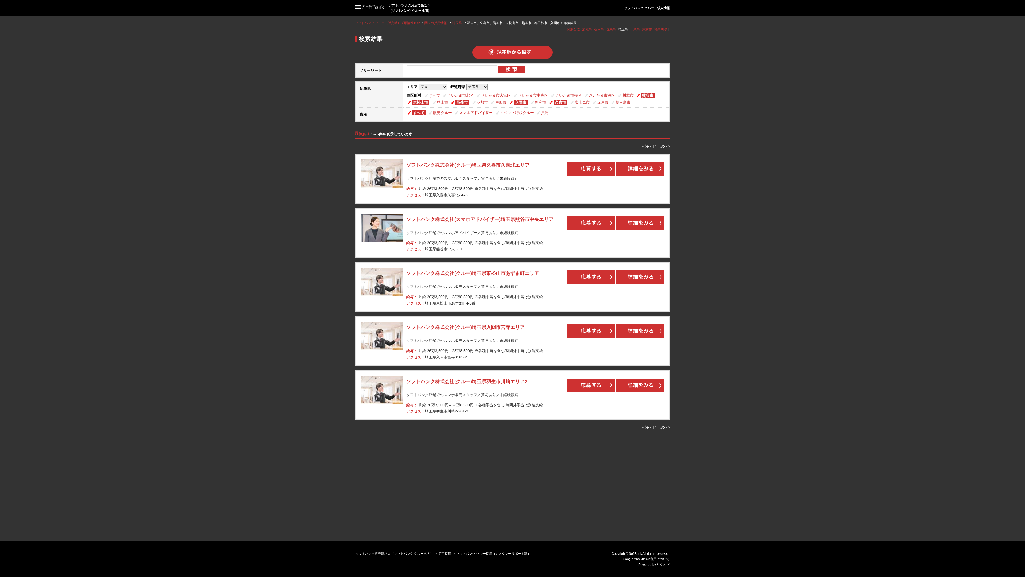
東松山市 (420, 102)
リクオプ (663, 565)
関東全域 (573, 29)
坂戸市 (602, 102)
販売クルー (442, 113)
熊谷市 (647, 95)
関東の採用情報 (436, 23)
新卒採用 (444, 554)
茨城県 (587, 29)
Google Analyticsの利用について (646, 559)
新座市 (540, 102)
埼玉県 (457, 23)
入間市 (520, 102)
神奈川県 (660, 29)
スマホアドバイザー (476, 113)
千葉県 (635, 29)
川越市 (628, 95)
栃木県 (599, 29)
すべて (434, 95)
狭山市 (442, 102)
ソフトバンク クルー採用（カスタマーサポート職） (493, 554)
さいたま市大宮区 (496, 95)
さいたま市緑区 (602, 95)
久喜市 (560, 102)
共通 (545, 113)
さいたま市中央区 (533, 95)
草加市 (482, 102)
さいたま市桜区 (568, 95)
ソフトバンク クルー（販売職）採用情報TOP (387, 23)
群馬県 (611, 29)
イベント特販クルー (517, 113)
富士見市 (582, 102)
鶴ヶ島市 (623, 102)
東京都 (647, 29)
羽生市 (462, 102)
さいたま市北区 (460, 95)
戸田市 (500, 102)
